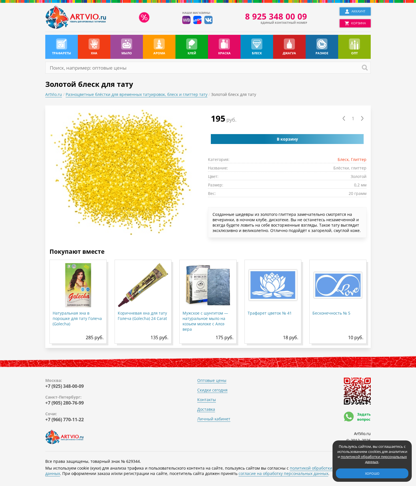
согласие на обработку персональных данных (283, 473)
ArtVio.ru (53, 94)
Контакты (206, 399)
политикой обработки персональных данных (374, 459)
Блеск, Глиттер (352, 159)
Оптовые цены (211, 380)
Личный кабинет (213, 419)
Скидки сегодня (212, 390)
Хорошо (372, 473)
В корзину (287, 139)
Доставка (206, 409)
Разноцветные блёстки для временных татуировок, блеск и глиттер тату (136, 94)
